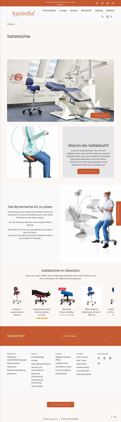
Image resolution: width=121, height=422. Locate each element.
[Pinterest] (107, 3)
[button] (9, 302)
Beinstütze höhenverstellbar (67, 310)
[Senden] (111, 336)
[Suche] (102, 16)
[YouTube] (112, 3)
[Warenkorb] (107, 16)
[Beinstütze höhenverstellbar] (67, 296)
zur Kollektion (88, 171)
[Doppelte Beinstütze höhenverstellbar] (42, 296)
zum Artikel (100, 115)
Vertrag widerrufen (60, 404)
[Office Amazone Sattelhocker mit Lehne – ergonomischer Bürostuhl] (91, 296)
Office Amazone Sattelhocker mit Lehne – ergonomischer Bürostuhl (91, 311)
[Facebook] (97, 3)
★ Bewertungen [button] (118, 214)
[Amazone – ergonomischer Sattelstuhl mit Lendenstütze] (17, 296)
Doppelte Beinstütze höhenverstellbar (41, 310)
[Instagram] (102, 3)
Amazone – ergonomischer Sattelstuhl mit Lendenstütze (17, 311)
